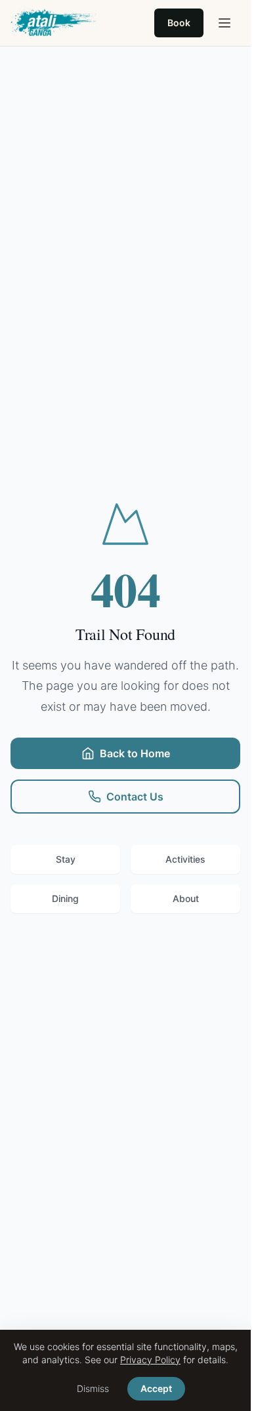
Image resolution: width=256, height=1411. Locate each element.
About (186, 898)
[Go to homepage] (53, 23)
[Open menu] (224, 23)
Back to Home (135, 753)
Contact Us (134, 796)
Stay (65, 859)
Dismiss (93, 1388)
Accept (156, 1388)
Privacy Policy (150, 1359)
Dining (65, 898)
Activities (185, 859)
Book (178, 22)
